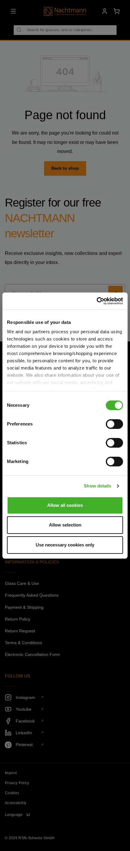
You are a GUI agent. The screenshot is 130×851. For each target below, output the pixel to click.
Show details (97, 485)
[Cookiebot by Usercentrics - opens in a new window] (96, 301)
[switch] (114, 424)
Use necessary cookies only (65, 544)
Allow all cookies (65, 505)
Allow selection (65, 524)
